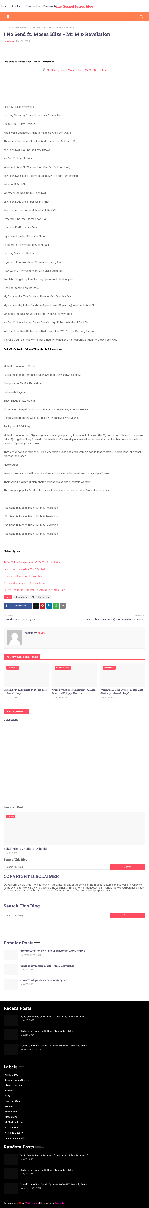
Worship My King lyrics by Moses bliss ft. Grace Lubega (25, 691)
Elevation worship (14, 1085)
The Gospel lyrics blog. (74, 6)
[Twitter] (36, 606)
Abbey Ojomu (11, 1075)
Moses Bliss (21, 597)
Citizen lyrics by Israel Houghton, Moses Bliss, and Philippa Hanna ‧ (74, 691)
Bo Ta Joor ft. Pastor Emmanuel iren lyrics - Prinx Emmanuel (54, 1016)
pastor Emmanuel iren (16, 1138)
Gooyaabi (59, 1203)
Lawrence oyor (12, 1101)
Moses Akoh (11, 1111)
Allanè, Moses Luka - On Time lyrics (24, 582)
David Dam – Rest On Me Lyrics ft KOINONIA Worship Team (53, 1045)
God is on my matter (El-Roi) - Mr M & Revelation (47, 965)
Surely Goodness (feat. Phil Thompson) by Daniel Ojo (34, 589)
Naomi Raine (11, 1127)
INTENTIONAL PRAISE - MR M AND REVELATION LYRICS (52, 951)
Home (7, 27)
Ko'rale (8, 1096)
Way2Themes (32, 1203)
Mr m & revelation (20, 27)
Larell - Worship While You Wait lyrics (25, 569)
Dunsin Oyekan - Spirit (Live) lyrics (24, 576)
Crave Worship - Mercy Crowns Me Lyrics (43, 980)
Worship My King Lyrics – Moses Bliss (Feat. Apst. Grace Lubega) (121, 691)
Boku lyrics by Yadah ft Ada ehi (25, 848)
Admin (10, 41)
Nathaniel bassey (14, 1133)
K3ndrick (9, 1090)
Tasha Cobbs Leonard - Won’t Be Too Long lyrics (32, 562)
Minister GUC (11, 1106)
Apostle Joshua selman (17, 1080)
